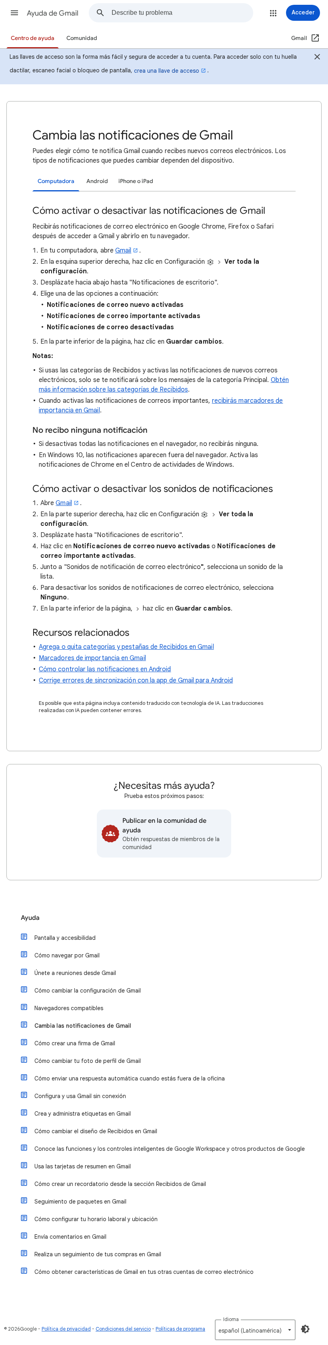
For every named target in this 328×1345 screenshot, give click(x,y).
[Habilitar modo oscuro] (305, 1329)
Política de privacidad (66, 1329)
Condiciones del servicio (123, 1329)
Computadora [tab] (56, 181)
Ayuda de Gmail (52, 13)
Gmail (123, 251)
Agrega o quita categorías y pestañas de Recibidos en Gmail (126, 647)
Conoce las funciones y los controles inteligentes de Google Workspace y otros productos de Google (169, 1148)
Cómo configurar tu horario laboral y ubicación (96, 1219)
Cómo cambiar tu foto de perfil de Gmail (87, 1060)
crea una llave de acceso (166, 70)
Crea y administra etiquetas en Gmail (82, 1113)
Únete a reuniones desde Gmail (75, 973)
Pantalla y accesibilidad (65, 937)
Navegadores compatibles (68, 1008)
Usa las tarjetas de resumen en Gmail (82, 1166)
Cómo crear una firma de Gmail (74, 1043)
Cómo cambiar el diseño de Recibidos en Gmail (95, 1131)
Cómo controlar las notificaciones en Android (105, 669)
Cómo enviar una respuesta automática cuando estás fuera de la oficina (129, 1078)
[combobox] (182, 13)
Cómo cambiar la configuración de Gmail (87, 990)
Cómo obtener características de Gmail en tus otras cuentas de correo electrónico (144, 1271)
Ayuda (30, 918)
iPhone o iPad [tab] (135, 181)
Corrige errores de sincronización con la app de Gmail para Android (136, 680)
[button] (14, 12)
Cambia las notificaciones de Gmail (82, 1025)
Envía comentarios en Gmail (70, 1236)
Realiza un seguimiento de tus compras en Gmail (97, 1254)
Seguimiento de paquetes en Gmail (80, 1201)
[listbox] (255, 1329)
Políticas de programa (180, 1329)
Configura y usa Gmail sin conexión (80, 1096)
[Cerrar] (317, 58)
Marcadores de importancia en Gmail (92, 658)
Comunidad (81, 38)
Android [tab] (97, 181)
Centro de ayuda (32, 38)
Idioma (231, 1319)
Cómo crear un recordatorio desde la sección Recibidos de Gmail (120, 1184)
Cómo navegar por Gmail (67, 955)
